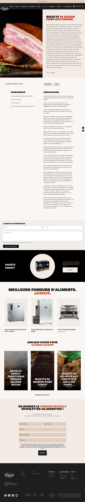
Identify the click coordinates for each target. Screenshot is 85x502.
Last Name (33, 238)
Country (33, 260)
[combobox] (32, 256)
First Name (33, 230)
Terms (46, 275)
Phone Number (35, 253)
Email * (32, 245)
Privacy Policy (41, 275)
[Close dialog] (55, 220)
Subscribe (42, 279)
